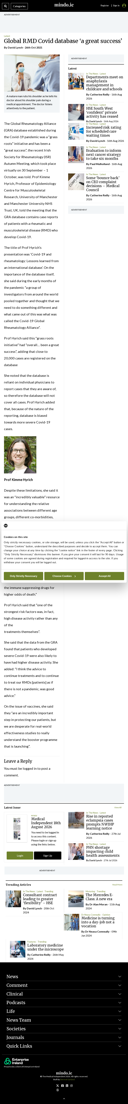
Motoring (90, 891)
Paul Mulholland (100, 163)
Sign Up (47, 855)
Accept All (104, 576)
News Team (18, 1020)
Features (31, 941)
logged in (30, 768)
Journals (15, 1037)
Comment (17, 985)
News (12, 976)
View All (118, 807)
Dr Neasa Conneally (90, 914)
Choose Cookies (62, 576)
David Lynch (15, 47)
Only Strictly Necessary (23, 576)
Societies (16, 1029)
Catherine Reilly (100, 94)
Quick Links (19, 1046)
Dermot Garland (67, 1079)
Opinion (106, 914)
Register (104, 5)
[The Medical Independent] (71, 1085)
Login (20, 855)
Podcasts (15, 1002)
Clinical (14, 994)
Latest (7, 36)
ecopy (34, 815)
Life (10, 1011)
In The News (92, 73)
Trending (48, 891)
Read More (117, 884)
